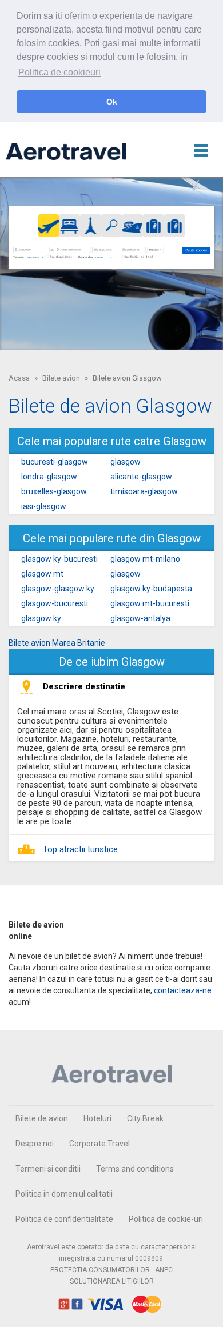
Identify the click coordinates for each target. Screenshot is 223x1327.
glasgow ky (41, 618)
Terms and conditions (135, 1168)
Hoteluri (97, 1118)
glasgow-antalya (140, 618)
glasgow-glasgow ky (57, 588)
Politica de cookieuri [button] (59, 72)
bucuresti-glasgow (54, 461)
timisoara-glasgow (144, 491)
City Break (145, 1118)
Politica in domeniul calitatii (64, 1193)
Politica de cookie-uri (166, 1219)
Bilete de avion (41, 1118)
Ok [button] (111, 101)
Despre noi (34, 1143)
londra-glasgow (49, 476)
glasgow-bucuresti (54, 603)
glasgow (125, 461)
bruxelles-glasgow (54, 491)
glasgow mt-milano (145, 558)
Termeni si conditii (48, 1168)
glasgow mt (42, 573)
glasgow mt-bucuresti (149, 603)
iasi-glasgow (43, 506)
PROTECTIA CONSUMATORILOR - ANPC (111, 1270)
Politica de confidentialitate (64, 1219)
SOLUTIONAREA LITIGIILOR (112, 1281)
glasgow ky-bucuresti (59, 558)
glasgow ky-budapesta (151, 588)
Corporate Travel (99, 1143)
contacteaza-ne (183, 990)
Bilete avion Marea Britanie (57, 642)
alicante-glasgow (141, 476)
